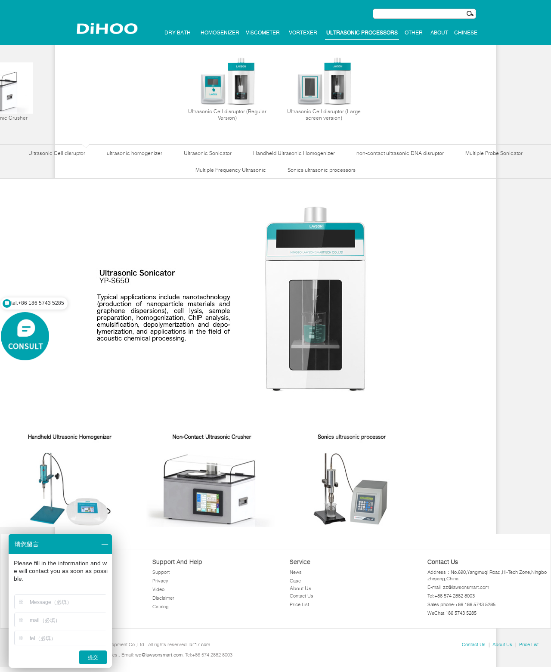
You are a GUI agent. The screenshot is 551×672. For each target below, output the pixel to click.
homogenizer (220, 33)
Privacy (160, 581)
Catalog (160, 607)
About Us (300, 588)
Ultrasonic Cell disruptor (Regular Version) (227, 114)
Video (158, 589)
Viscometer (263, 33)
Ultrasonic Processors (362, 33)
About (439, 33)
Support (161, 572)
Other (414, 33)
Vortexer (303, 33)
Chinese (465, 33)
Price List (299, 604)
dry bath (177, 33)
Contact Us (301, 596)
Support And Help (177, 562)
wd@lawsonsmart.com (159, 655)
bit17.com (199, 644)
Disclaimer (163, 598)
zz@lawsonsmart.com (466, 587)
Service (300, 562)
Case (295, 581)
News (296, 572)
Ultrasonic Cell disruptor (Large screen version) (324, 114)
